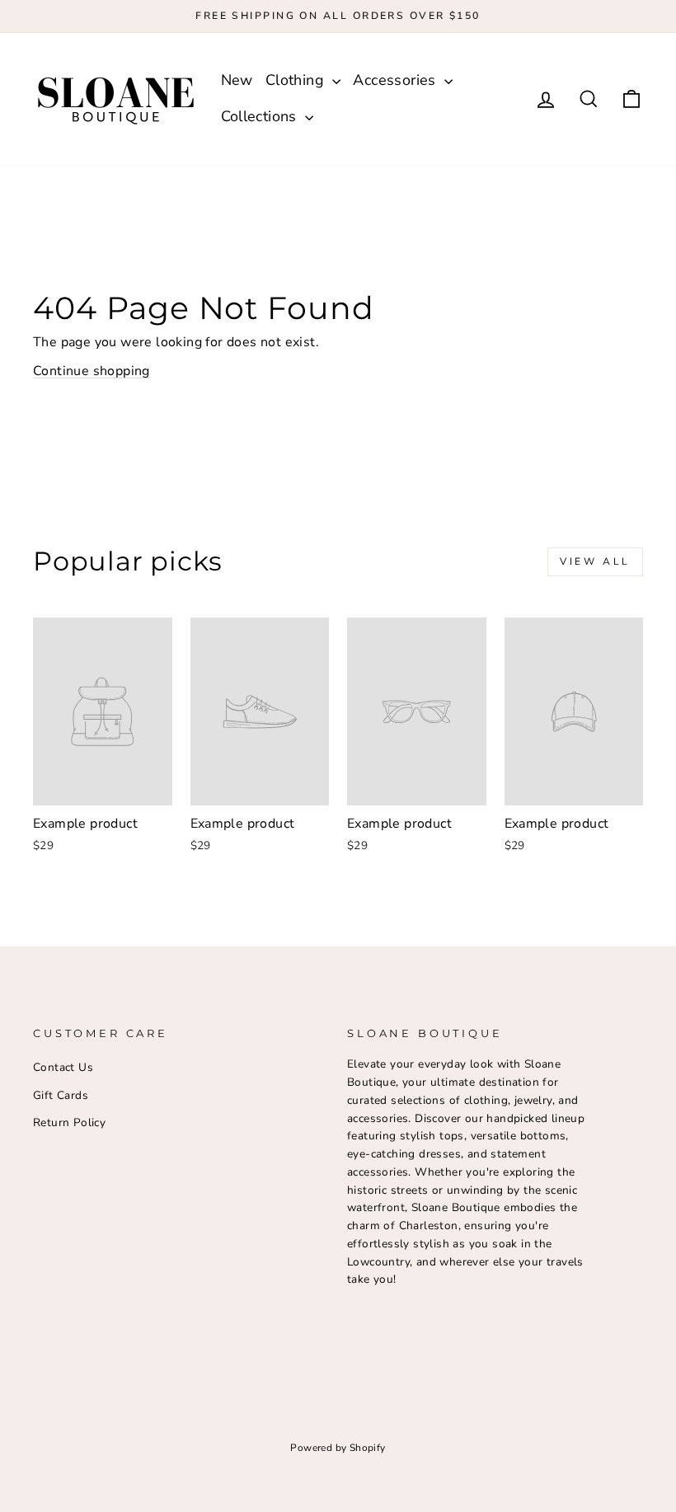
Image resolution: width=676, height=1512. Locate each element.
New (237, 80)
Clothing (297, 80)
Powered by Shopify (337, 1447)
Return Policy (69, 1122)
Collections (261, 116)
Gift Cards (60, 1095)
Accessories (396, 80)
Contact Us (63, 1067)
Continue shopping (91, 371)
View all (595, 561)
